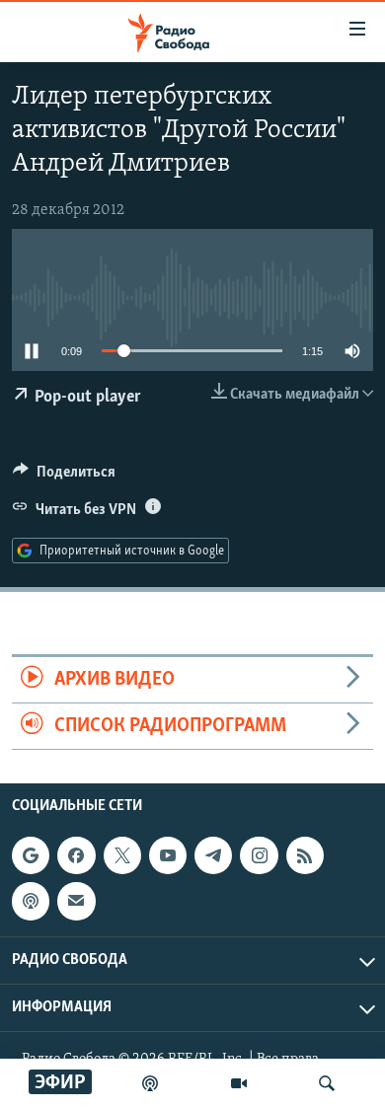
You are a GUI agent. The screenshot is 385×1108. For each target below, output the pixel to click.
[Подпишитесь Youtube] (168, 855)
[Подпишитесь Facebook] (76, 855)
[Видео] (239, 1083)
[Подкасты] (30, 902)
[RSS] (305, 855)
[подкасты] (150, 1083)
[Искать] (326, 1083)
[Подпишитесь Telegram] (213, 855)
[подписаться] (76, 902)
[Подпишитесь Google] (30, 855)
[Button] (64, 476)
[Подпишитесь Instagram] (258, 855)
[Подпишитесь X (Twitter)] (122, 855)
